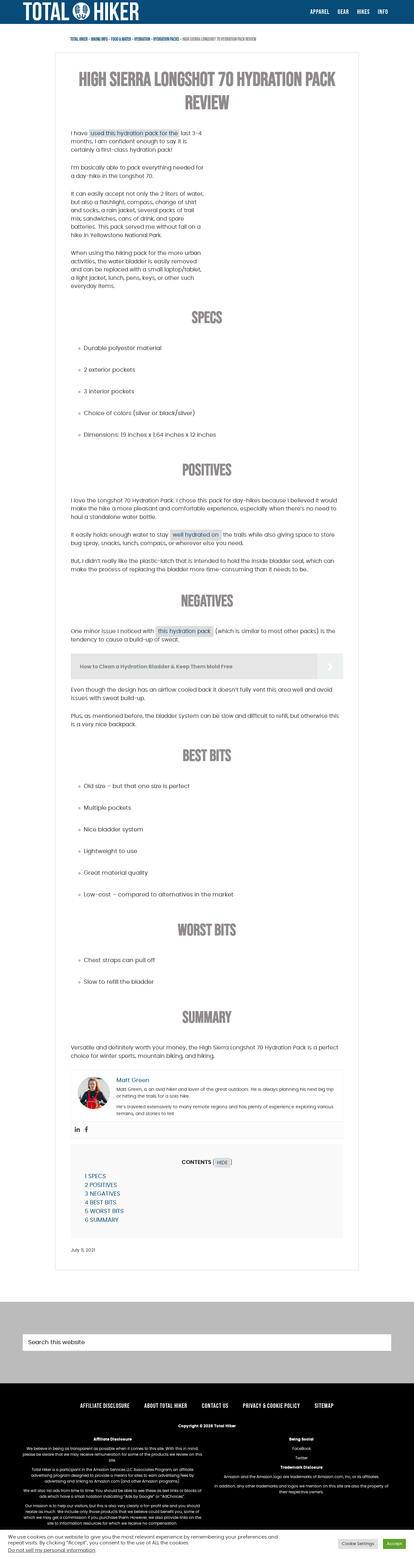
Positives (101, 1185)
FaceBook (301, 1449)
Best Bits (100, 1203)
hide (222, 1162)
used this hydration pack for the (134, 133)
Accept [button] (394, 1544)
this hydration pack (184, 631)
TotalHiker (81, 11)
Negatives (102, 1194)
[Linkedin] (77, 1130)
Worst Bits (104, 1211)
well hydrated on (196, 535)
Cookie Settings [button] (358, 1544)
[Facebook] (86, 1130)
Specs (95, 1176)
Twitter (301, 1458)
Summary (102, 1220)
